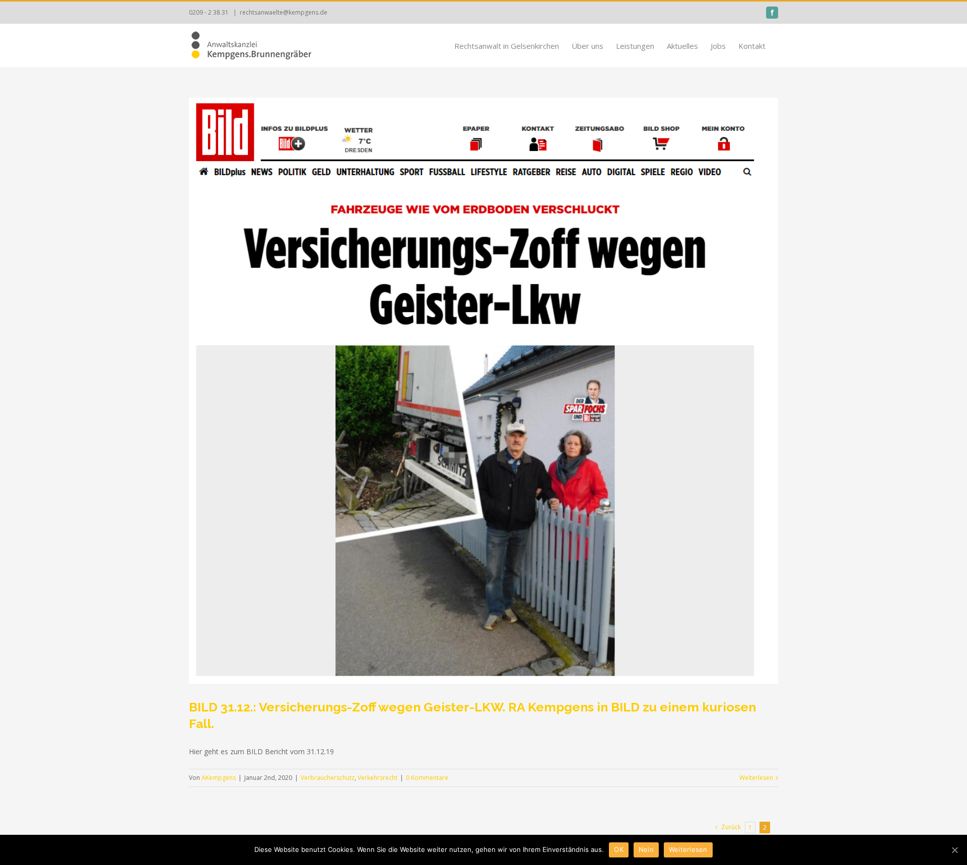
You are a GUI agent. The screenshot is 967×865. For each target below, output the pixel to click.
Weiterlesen (756, 777)
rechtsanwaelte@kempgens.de (283, 12)
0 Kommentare (427, 777)
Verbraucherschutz (328, 777)
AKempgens (218, 777)
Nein (646, 849)
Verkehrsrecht (377, 777)
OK (619, 849)
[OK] (954, 850)
